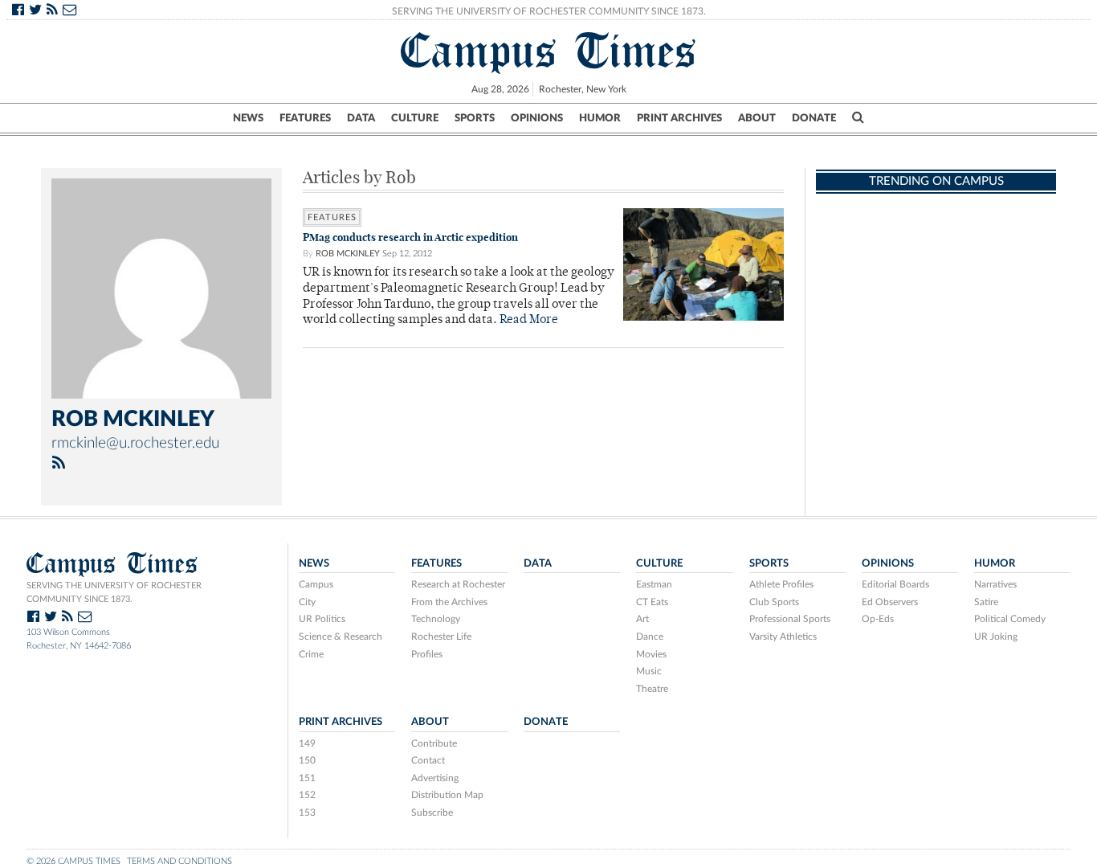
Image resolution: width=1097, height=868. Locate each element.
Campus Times (549, 50)
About (757, 118)
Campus (316, 584)
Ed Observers (890, 602)
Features (305, 118)
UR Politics (322, 619)
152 (307, 795)
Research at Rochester (458, 584)
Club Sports (774, 602)
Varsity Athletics (783, 636)
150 (307, 760)
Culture (414, 118)
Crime (311, 654)
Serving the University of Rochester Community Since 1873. (549, 11)
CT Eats (652, 602)
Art (642, 619)
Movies (651, 654)
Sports (475, 118)
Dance (649, 636)
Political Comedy (1010, 619)
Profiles (426, 654)
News (248, 118)
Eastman (654, 584)
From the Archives (449, 602)
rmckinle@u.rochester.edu (135, 443)
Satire (986, 602)
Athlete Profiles (781, 584)
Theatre (652, 689)
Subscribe (432, 812)
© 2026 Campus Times (73, 861)
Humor (600, 118)
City (307, 602)
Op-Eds (878, 619)
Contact (428, 760)
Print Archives (679, 118)
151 (307, 778)
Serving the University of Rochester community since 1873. (114, 592)
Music (649, 671)
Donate (814, 118)
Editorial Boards (895, 584)
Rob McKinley (348, 253)
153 (307, 812)
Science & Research (340, 636)
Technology (435, 619)
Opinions (537, 118)
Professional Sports (789, 619)
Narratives (995, 584)
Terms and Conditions (179, 861)
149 (307, 743)
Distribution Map (447, 795)
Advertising (435, 778)
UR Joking (995, 636)
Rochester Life (441, 636)
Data (361, 118)
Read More (529, 320)
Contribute (434, 743)
